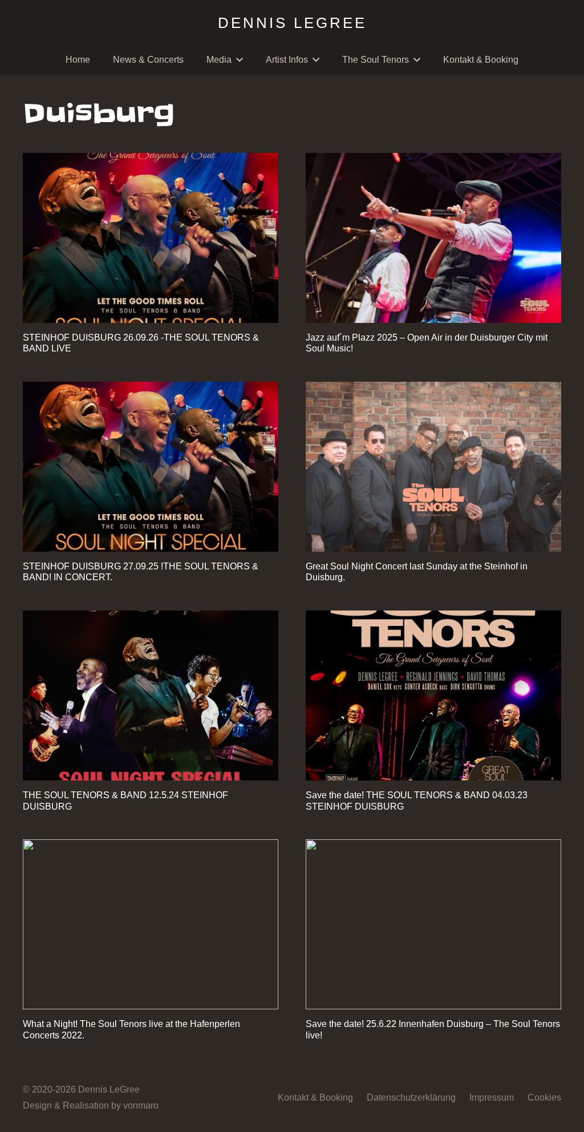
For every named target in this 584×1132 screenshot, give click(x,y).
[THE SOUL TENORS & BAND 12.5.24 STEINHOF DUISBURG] (150, 696)
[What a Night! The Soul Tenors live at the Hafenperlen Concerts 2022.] (150, 924)
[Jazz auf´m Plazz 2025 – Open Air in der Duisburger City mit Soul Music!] (433, 238)
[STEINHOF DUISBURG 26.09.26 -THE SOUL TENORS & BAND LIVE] (150, 238)
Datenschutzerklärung (411, 1097)
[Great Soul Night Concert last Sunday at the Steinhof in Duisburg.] (433, 467)
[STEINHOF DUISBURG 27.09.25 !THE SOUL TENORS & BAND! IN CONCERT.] (150, 467)
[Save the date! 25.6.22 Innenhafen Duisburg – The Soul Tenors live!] (433, 924)
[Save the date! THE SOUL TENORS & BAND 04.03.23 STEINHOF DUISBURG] (433, 696)
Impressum (491, 1097)
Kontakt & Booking (315, 1097)
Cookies (544, 1097)
